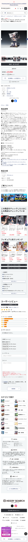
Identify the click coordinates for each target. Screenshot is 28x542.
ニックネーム (5, 353)
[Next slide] (27, 39)
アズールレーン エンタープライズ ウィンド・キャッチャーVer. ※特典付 (13, 162)
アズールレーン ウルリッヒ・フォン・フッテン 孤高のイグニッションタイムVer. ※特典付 (14, 165)
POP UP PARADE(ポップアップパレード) (13, 290)
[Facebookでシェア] (15, 101)
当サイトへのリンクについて (20, 528)
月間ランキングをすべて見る (13, 268)
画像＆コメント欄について (13, 307)
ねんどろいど (7, 286)
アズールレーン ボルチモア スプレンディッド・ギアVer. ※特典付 (14, 160)
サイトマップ (14, 530)
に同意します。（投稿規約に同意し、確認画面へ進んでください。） (15, 382)
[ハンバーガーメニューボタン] (25, 8)
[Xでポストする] (12, 101)
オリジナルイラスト (8, 274)
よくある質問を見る (13, 489)
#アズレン (3, 105)
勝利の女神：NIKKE (8, 278)
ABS (10, 91)
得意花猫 (8, 93)
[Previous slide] (1, 39)
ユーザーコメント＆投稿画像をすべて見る (9, 304)
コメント (4, 360)
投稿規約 (6, 382)
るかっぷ (6, 288)
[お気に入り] (18, 8)
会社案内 (7, 526)
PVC (7, 91)
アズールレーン (10, 95)
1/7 (7, 89)
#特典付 (7, 105)
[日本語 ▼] (15, 8)
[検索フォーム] (22, 8)
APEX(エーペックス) (11, 88)
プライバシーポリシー (20, 526)
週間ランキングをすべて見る (13, 265)
